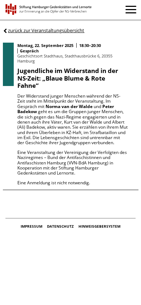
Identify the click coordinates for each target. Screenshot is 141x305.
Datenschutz (61, 226)
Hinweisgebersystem (99, 226)
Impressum (32, 226)
